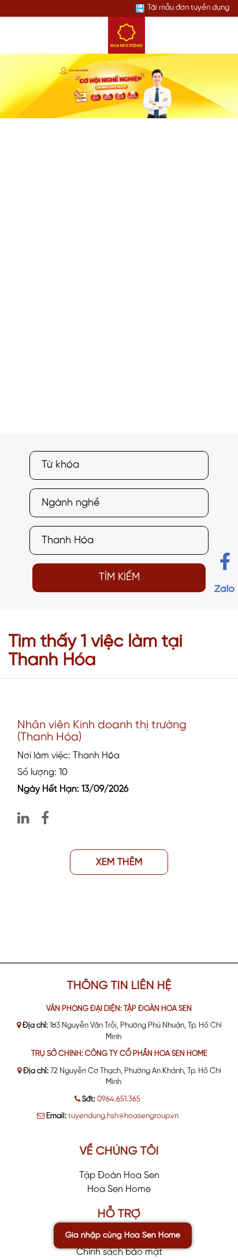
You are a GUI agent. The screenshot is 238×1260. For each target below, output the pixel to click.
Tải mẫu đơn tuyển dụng (188, 8)
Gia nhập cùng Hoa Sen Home (122, 1235)
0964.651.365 (118, 1099)
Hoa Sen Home (119, 1189)
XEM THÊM (119, 862)
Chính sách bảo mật (119, 1252)
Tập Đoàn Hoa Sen (119, 1175)
